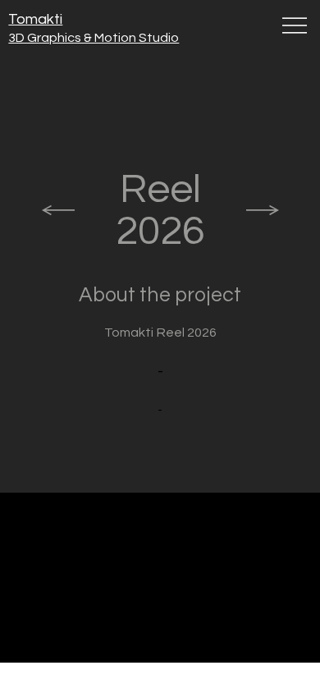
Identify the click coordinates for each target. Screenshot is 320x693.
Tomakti (35, 19)
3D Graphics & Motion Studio (93, 37)
